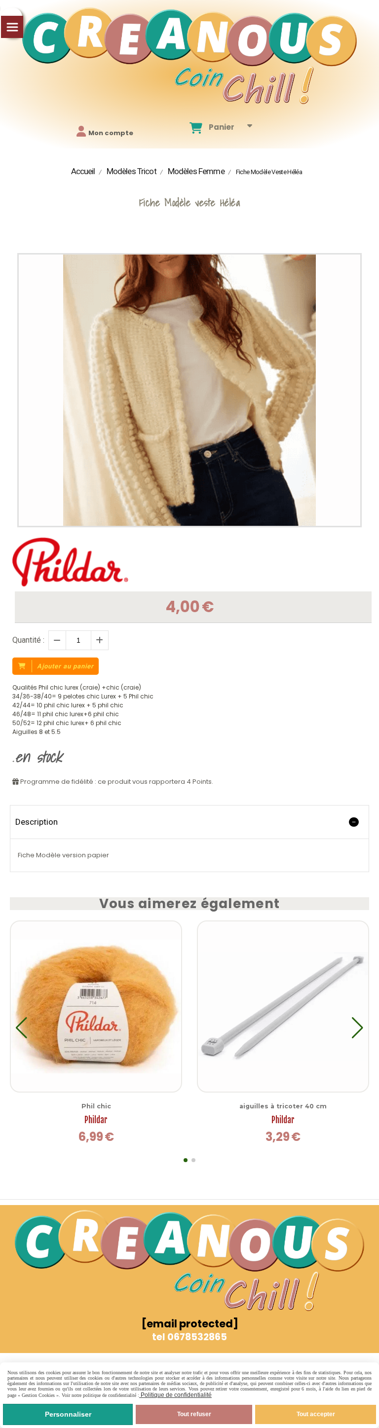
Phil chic (96, 1106)
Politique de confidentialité (175, 1394)
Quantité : (28, 640)
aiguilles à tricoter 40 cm (283, 1106)
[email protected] (189, 1324)
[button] (186, 1160)
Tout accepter (316, 1414)
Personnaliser (68, 1414)
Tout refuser (194, 1414)
